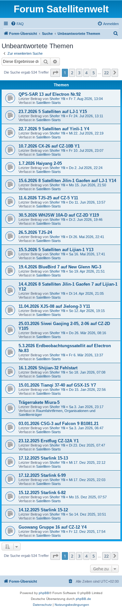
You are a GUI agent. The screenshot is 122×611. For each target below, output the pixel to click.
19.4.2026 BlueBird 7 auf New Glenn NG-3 (60, 266)
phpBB (44, 593)
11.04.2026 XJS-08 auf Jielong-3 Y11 (54, 306)
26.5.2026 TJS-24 (35, 232)
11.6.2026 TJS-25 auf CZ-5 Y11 (48, 197)
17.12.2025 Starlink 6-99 (42, 475)
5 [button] (93, 73)
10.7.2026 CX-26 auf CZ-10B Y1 (49, 146)
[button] (55, 73)
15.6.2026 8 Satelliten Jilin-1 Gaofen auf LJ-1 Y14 (67, 180)
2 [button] (72, 73)
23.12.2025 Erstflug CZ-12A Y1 (49, 440)
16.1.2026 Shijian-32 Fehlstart (48, 367)
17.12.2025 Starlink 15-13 (43, 458)
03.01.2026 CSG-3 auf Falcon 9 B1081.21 (59, 423)
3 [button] (79, 73)
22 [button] (106, 73)
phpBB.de (83, 599)
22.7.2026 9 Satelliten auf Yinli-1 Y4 (54, 128)
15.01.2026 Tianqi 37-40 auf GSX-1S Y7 (57, 385)
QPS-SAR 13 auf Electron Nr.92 (50, 94)
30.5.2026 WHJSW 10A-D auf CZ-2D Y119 (59, 215)
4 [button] (86, 73)
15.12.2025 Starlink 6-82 (42, 492)
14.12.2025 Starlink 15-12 (43, 509)
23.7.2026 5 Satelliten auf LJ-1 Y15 (53, 111)
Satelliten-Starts (48, 103)
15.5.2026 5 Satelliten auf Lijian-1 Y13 (56, 249)
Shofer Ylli (57, 99)
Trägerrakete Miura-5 (39, 402)
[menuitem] (17, 24)
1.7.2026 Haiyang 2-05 (40, 163)
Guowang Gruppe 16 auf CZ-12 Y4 (53, 527)
